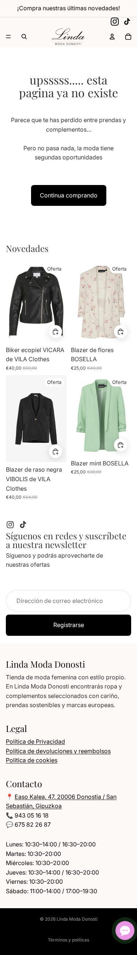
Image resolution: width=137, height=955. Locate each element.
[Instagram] (115, 22)
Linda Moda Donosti (77, 919)
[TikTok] (127, 22)
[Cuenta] (112, 37)
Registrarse (68, 625)
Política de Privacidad (35, 741)
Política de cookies (31, 760)
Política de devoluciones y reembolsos (58, 751)
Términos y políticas (68, 940)
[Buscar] (24, 37)
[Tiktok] (23, 524)
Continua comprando (69, 195)
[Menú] (8, 36)
